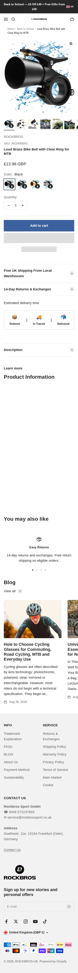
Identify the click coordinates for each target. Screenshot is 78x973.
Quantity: (10, 197)
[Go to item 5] (21, 124)
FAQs (8, 747)
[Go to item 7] (45, 124)
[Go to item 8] (57, 124)
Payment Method (17, 770)
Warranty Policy (54, 754)
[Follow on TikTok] (45, 921)
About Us (11, 762)
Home (11, 28)
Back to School (25, 28)
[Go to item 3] (41, 570)
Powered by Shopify (53, 961)
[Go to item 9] (69, 124)
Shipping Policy (54, 747)
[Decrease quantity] (8, 205)
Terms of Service (55, 770)
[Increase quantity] (22, 205)
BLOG (8, 754)
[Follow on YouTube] (35, 921)
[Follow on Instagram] (25, 921)
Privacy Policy (53, 762)
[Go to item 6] (33, 124)
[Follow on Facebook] (6, 921)
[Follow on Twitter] (16, 921)
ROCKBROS (13, 137)
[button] (39, 238)
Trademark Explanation (13, 736)
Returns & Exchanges (51, 736)
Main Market (52, 777)
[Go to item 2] (36, 570)
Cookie (48, 785)
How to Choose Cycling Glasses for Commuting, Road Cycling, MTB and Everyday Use (27, 652)
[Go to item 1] (9, 124)
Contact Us (12, 850)
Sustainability (14, 777)
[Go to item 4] (45, 570)
